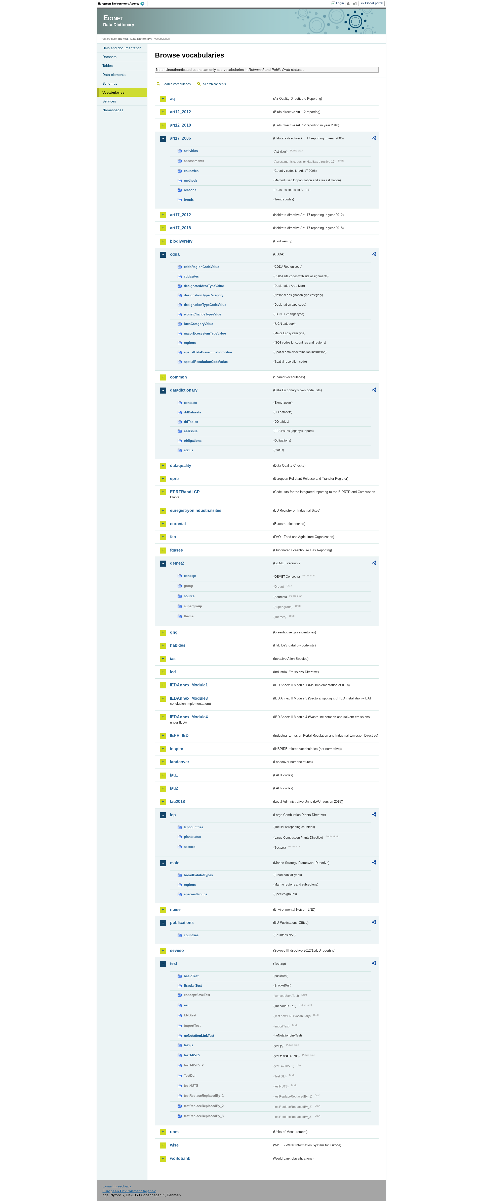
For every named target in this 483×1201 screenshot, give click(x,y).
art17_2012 (180, 215)
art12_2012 (180, 112)
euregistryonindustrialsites (195, 510)
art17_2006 (180, 138)
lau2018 (177, 801)
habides (177, 645)
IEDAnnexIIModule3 (189, 698)
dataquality (180, 465)
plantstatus (192, 837)
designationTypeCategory (203, 295)
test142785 (192, 1055)
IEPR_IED (179, 735)
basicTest (191, 976)
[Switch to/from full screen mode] (355, 3)
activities (191, 151)
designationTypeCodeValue (205, 305)
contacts (190, 403)
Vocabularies (113, 92)
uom (174, 1132)
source (189, 596)
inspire (176, 749)
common (178, 377)
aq (172, 98)
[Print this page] (349, 3)
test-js (188, 1045)
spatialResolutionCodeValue (206, 362)
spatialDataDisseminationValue (208, 352)
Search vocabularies (177, 84)
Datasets (109, 57)
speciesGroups (195, 894)
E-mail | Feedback (116, 1186)
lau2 (174, 788)
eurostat (178, 524)
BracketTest (193, 986)
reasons (190, 190)
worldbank (180, 1158)
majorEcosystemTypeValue (205, 333)
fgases (176, 550)
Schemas (109, 83)
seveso (177, 950)
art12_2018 (180, 125)
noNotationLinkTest (199, 1036)
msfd (175, 863)
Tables (107, 66)
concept (190, 576)
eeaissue (190, 431)
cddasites (191, 276)
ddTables (191, 422)
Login (340, 3)
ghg (174, 632)
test (173, 963)
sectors (189, 847)
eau (186, 1005)
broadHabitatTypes (198, 875)
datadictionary (183, 390)
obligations (193, 441)
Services (109, 101)
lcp (173, 815)
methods (190, 180)
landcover (179, 762)
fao (173, 537)
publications (182, 922)
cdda (175, 254)
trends (189, 199)
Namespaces (112, 110)
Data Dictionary (140, 38)
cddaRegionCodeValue (201, 267)
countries (191, 171)
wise (174, 1145)
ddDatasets (192, 412)
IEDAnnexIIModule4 (189, 717)
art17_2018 (180, 228)
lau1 (174, 775)
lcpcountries (193, 827)
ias (173, 659)
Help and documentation (121, 48)
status (188, 450)
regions (190, 343)
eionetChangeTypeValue (202, 314)
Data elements (114, 75)
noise (175, 909)
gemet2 (177, 563)
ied (173, 672)
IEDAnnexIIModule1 (189, 685)
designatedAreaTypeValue (204, 286)
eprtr (174, 478)
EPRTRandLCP (185, 492)
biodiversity (181, 241)
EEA (123, 3)
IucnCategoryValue (198, 324)
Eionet (122, 38)
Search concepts (214, 84)
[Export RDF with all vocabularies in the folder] (374, 139)
